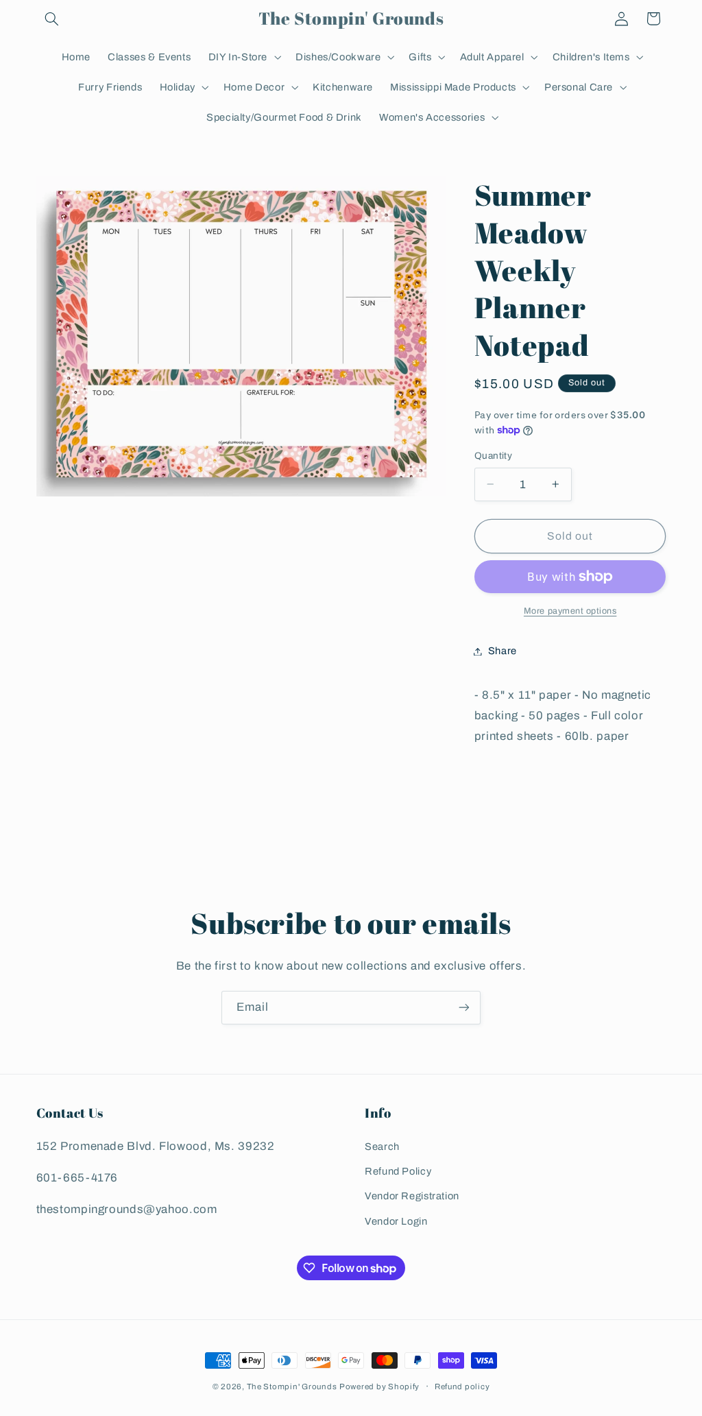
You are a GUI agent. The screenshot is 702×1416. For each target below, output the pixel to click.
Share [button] (502, 650)
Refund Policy (398, 1171)
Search (382, 1146)
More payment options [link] (570, 611)
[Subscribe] (464, 1007)
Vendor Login (396, 1221)
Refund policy (462, 1386)
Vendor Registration (412, 1195)
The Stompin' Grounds (292, 1386)
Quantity (493, 456)
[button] (52, 18)
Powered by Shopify (379, 1386)
